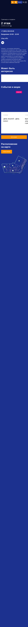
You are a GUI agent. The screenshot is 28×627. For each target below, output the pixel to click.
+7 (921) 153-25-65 (7, 31)
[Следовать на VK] (2, 42)
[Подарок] (15, 2)
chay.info (4, 38)
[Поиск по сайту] (23, 2)
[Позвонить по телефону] (12, 2)
